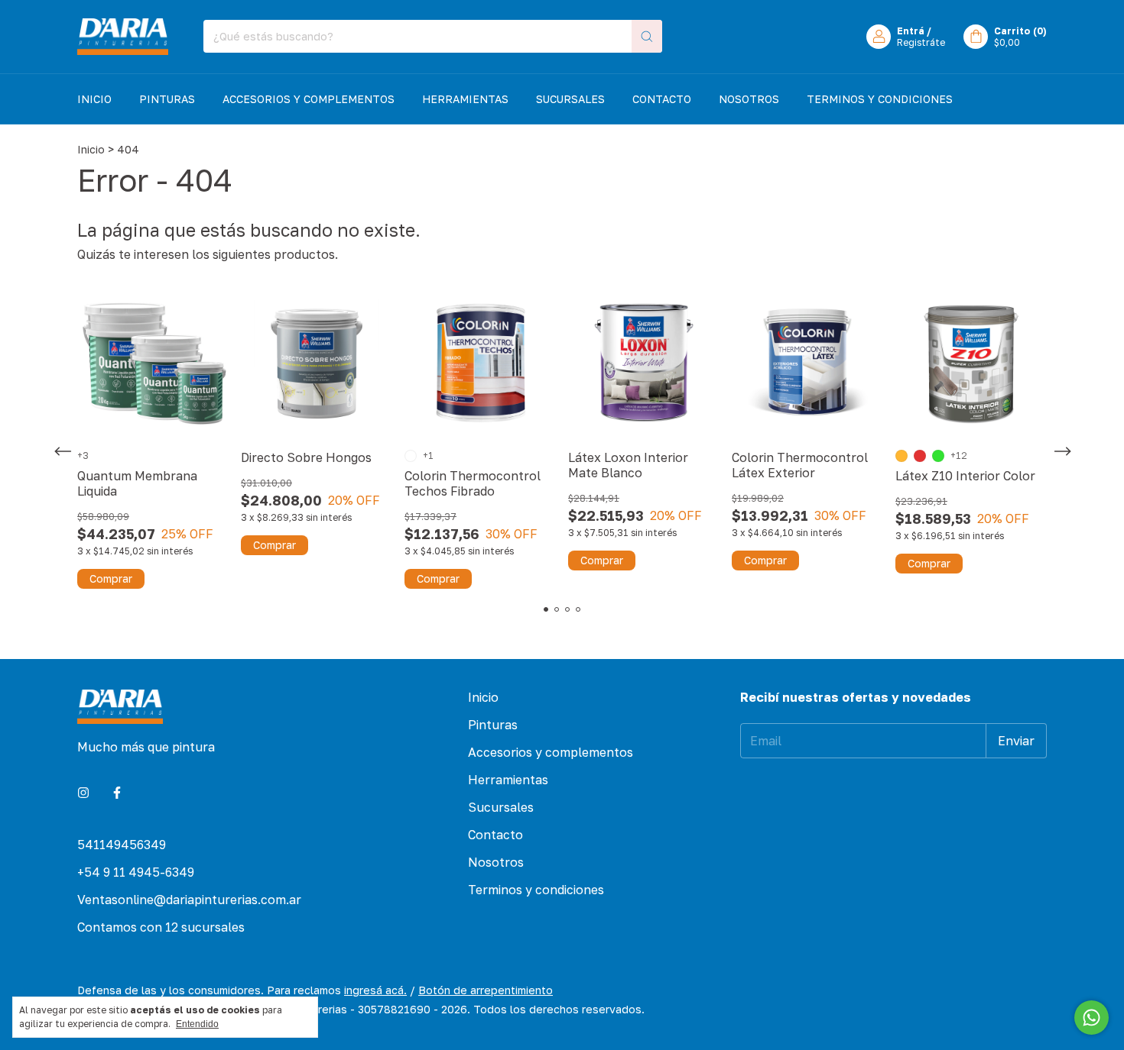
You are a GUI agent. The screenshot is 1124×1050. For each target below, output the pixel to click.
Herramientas (465, 98)
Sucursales (570, 98)
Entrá (910, 31)
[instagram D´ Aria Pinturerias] (83, 792)
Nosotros (749, 98)
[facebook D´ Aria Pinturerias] (117, 792)
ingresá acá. (375, 990)
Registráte (921, 42)
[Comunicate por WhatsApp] (1091, 1017)
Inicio (94, 98)
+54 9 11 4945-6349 (135, 872)
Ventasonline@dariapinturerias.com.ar (189, 899)
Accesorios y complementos (309, 98)
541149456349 (121, 844)
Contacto (661, 98)
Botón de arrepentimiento (485, 990)
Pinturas (167, 98)
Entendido (197, 1024)
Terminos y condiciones (880, 98)
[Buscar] (647, 36)
